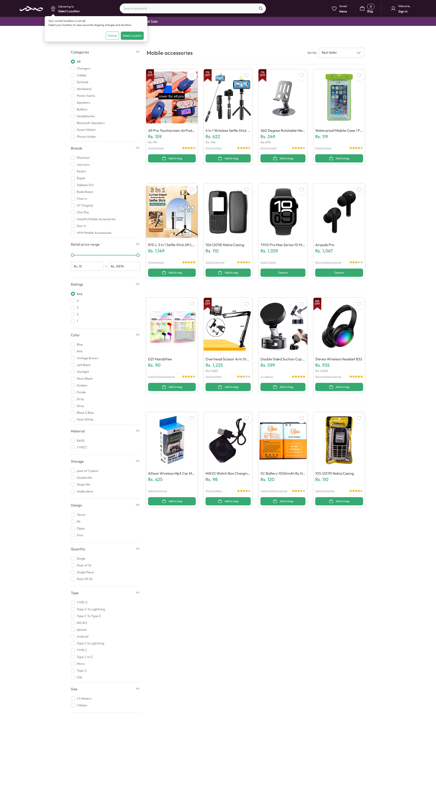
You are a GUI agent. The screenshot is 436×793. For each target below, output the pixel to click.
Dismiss (112, 35)
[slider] (72, 255)
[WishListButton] (192, 75)
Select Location (132, 35)
